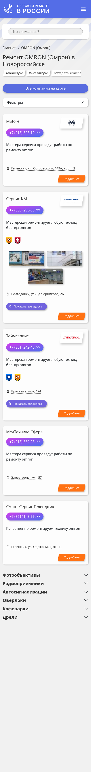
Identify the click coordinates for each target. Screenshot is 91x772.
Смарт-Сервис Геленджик (30, 506)
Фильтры (15, 102)
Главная (9, 47)
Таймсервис (17, 335)
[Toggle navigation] (83, 9)
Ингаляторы (38, 73)
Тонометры (14, 73)
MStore (12, 121)
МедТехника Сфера (24, 431)
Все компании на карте (46, 88)
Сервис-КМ (16, 198)
